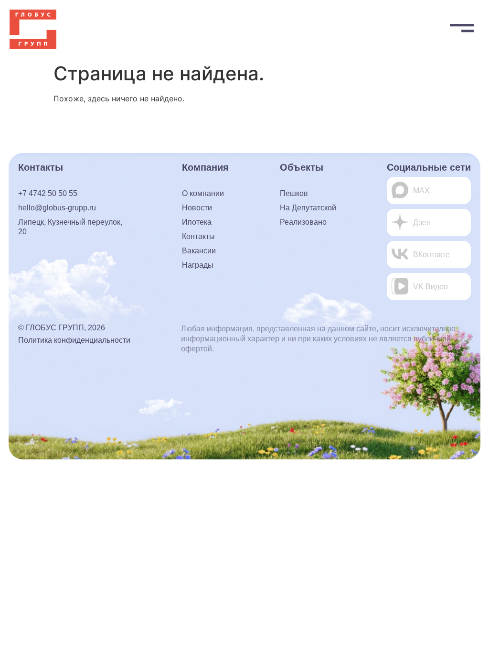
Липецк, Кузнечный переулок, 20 (70, 227)
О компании (203, 193)
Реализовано (303, 222)
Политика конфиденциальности (74, 340)
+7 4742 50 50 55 (47, 193)
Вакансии (199, 251)
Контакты (198, 236)
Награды (197, 265)
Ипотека (197, 222)
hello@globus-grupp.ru (57, 208)
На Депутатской (308, 208)
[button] (461, 26)
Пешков (294, 193)
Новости (197, 208)
